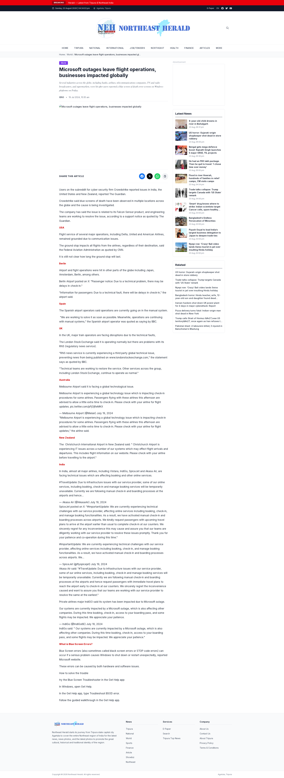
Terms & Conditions (209, 748)
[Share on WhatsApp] (157, 176)
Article (129, 752)
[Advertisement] (199, 84)
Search (166, 733)
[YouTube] (231, 8)
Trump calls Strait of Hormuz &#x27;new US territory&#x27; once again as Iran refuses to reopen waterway (198, 320)
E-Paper (210, 8)
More (219, 48)
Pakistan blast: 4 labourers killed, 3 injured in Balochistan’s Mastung (198, 327)
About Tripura (206, 738)
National (130, 733)
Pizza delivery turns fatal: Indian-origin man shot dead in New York (198, 312)
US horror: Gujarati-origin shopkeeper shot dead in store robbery (197, 273)
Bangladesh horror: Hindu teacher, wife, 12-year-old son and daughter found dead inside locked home (197, 297)
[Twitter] (226, 8)
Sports (129, 743)
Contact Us (205, 733)
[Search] (227, 28)
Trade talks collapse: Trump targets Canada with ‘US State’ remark (198, 281)
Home (62, 54)
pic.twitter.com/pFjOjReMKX (86, 406)
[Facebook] (222, 8)
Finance (130, 748)
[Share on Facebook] (142, 176)
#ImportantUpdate (70, 544)
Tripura (129, 729)
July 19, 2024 (105, 413)
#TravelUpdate (68, 482)
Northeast (130, 762)
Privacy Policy (206, 743)
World (70, 54)
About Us (204, 729)
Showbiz (130, 757)
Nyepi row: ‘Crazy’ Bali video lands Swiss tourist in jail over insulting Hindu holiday (196, 289)
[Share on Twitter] (150, 176)
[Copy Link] (165, 176)
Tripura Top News (171, 738)
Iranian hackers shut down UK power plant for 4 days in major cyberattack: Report (197, 304)
